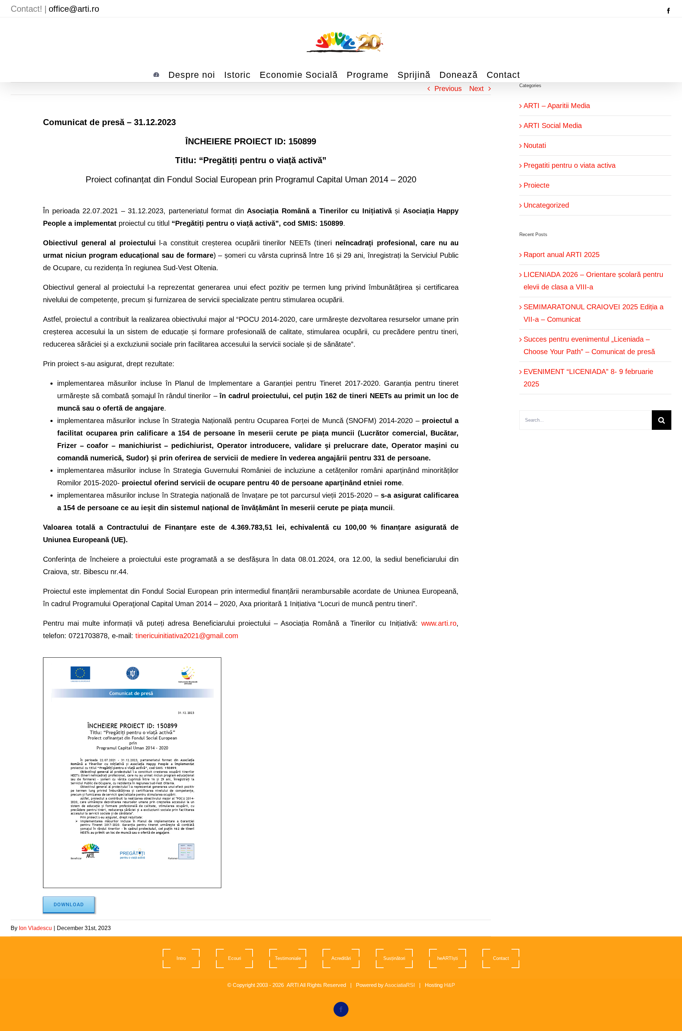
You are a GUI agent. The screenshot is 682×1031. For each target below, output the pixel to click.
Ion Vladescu (35, 928)
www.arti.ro (438, 623)
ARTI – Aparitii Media (557, 105)
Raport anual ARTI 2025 (562, 254)
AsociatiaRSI (400, 985)
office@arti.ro (74, 9)
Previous (448, 88)
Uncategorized (546, 205)
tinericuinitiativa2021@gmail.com (186, 636)
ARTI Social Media (553, 125)
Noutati (535, 145)
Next (476, 88)
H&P (449, 985)
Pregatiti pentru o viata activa (570, 165)
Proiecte (537, 185)
